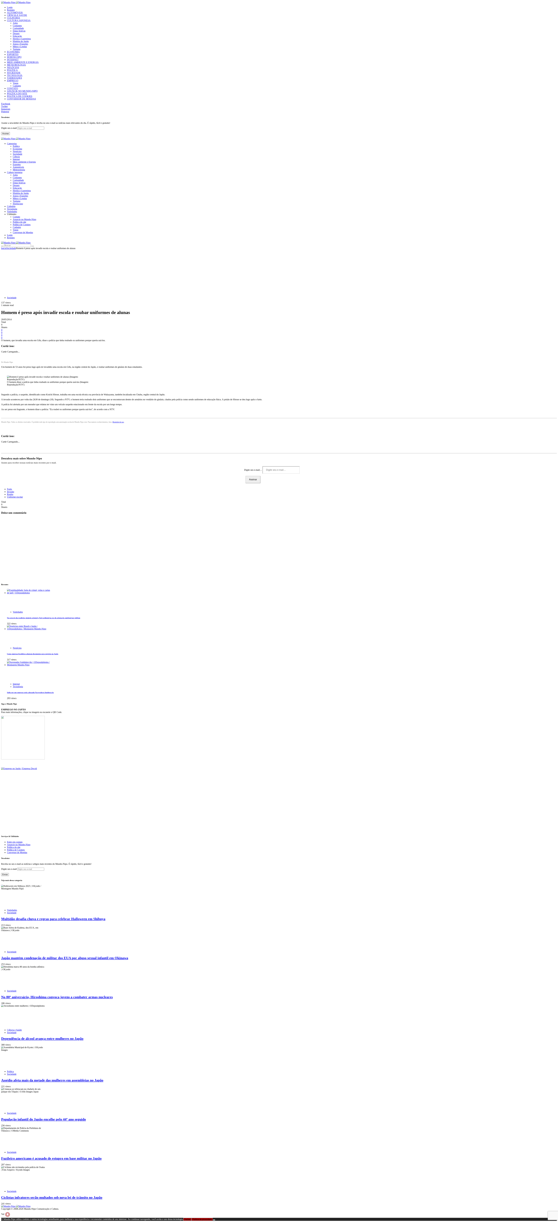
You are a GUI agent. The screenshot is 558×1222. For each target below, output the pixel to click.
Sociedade (17, 154)
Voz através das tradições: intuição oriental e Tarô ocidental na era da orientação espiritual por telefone (43, 618)
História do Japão (21, 41)
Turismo (16, 49)
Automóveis (18, 167)
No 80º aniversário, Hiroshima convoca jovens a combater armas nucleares (57, 997)
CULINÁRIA (13, 18)
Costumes (17, 25)
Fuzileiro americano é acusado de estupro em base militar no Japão (51, 1158)
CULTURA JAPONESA (19, 20)
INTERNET (13, 59)
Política (16, 146)
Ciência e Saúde (14, 1030)
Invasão (10, 491)
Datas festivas (19, 31)
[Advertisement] (279, 271)
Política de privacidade (202, 1219)
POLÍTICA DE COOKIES (19, 96)
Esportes (17, 164)
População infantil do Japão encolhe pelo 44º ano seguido (43, 1119)
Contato (16, 217)
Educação (17, 36)
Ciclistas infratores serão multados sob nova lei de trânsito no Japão (51, 1197)
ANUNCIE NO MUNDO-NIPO (22, 91)
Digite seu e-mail (9, 128)
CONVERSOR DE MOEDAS (21, 99)
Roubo (10, 494)
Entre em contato (15, 842)
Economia (17, 149)
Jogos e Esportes (20, 44)
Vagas (15, 83)
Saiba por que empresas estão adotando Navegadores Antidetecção (30, 692)
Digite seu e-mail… (253, 470)
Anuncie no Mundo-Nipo (24, 219)
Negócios (17, 151)
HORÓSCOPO (14, 57)
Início (3, 248)
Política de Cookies (22, 224)
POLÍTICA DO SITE (17, 93)
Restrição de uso (118, 422)
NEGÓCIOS (13, 67)
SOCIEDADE (13, 72)
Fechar (187, 1219)
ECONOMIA (13, 52)
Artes (15, 23)
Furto (9, 489)
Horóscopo (18, 203)
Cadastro (17, 86)
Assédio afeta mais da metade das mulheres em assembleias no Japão (52, 1080)
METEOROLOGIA (16, 65)
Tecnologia (18, 686)
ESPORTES (12, 54)
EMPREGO (12, 80)
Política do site (19, 222)
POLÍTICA (12, 70)
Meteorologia (19, 169)
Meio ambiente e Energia (24, 162)
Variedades (18, 612)
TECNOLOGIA (14, 75)
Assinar (5, 133)
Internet (16, 159)
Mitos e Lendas (20, 46)
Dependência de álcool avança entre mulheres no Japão (42, 1038)
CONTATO (12, 88)
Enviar (5, 874)
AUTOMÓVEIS (15, 12)
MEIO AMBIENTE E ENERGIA (23, 62)
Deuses (16, 33)
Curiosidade (18, 28)
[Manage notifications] (7, 1214)
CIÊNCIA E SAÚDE (17, 15)
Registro (11, 10)
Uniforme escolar (15, 497)
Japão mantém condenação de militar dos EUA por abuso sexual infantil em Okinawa (64, 958)
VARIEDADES (14, 78)
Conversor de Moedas (23, 232)
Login (9, 7)
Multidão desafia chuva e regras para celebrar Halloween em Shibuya (53, 919)
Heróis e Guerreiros (22, 38)
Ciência (16, 156)
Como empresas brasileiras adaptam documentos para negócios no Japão (32, 654)
